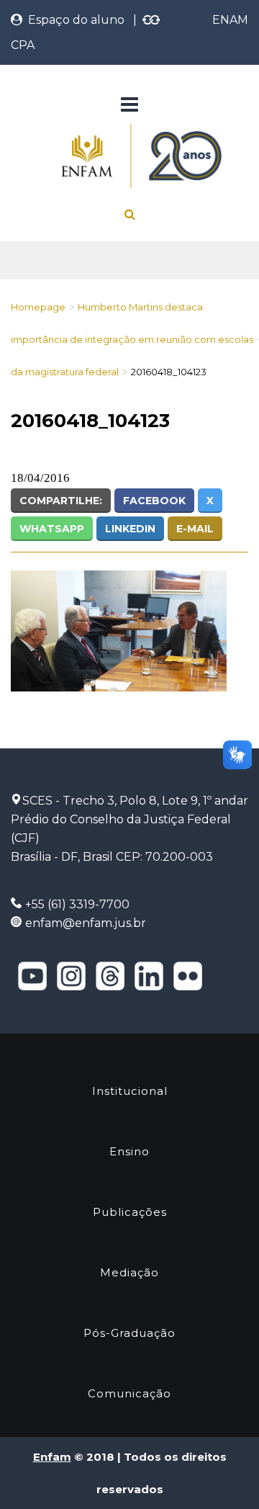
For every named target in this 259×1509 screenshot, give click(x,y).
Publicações (130, 1212)
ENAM (230, 20)
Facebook (154, 500)
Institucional (130, 1091)
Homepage (38, 307)
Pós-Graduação (129, 1333)
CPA (23, 45)
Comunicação (129, 1393)
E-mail (195, 528)
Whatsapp (51, 528)
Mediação (129, 1272)
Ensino (129, 1151)
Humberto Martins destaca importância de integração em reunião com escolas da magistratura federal (132, 339)
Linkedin (130, 528)
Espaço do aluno (73, 20)
